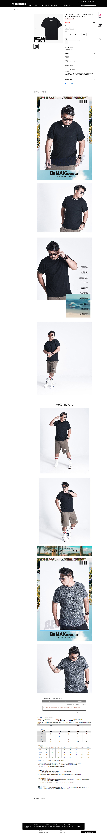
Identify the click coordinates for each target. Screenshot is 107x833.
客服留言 (61, 830)
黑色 (67, 28)
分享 (67, 83)
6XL (84, 34)
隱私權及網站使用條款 (43, 832)
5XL (80, 34)
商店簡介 (41, 830)
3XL (71, 34)
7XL (88, 34)
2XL (67, 34)
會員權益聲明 (62, 832)
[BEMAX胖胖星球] (19, 3)
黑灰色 (72, 28)
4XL (75, 34)
